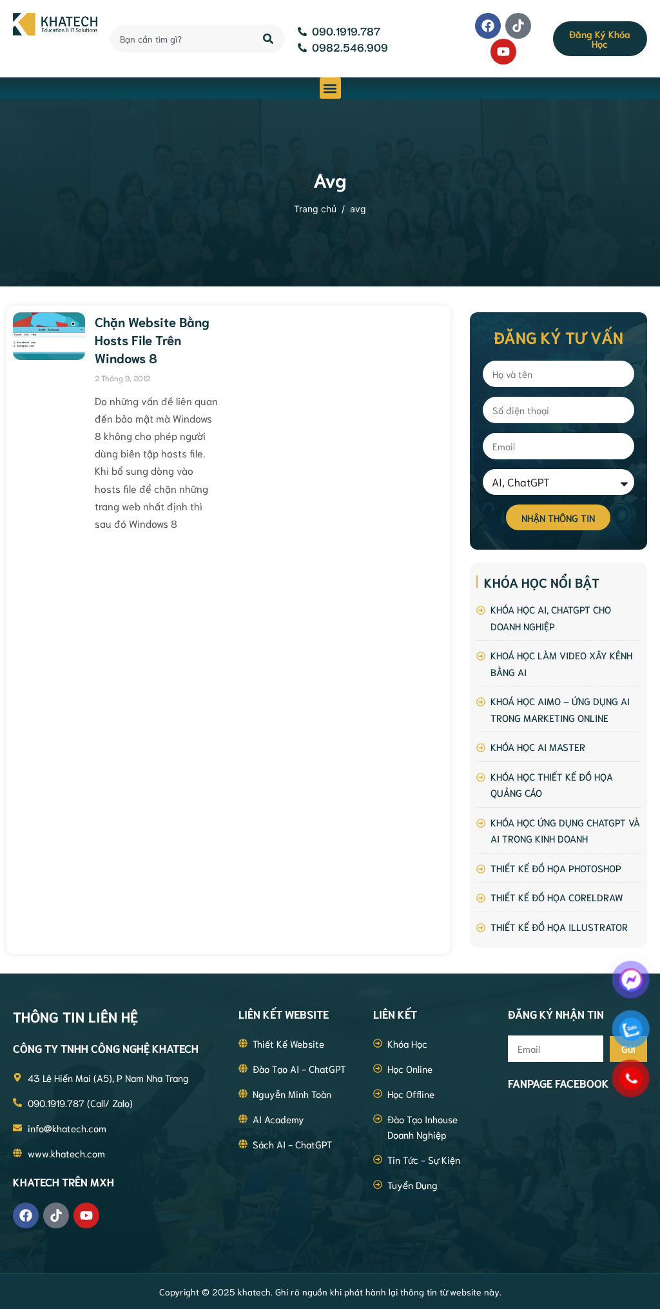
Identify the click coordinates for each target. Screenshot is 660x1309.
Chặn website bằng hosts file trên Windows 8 (152, 339)
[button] (330, 88)
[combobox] (179, 39)
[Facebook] (488, 26)
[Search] (269, 39)
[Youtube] (503, 52)
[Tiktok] (518, 26)
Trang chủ (315, 208)
